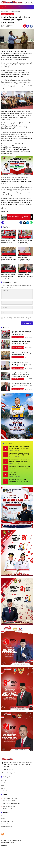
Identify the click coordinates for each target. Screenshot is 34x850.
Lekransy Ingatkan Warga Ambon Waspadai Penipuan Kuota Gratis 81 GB (25, 276)
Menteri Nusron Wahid (9, 806)
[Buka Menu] (29, 3)
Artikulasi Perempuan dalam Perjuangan (17, 473)
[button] (26, 3)
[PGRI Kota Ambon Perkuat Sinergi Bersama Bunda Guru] (8, 251)
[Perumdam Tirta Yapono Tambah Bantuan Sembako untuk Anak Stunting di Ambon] (25, 234)
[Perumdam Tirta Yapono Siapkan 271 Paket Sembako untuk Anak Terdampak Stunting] (8, 234)
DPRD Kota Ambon (8, 809)
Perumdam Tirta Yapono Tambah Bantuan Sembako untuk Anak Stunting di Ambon (25, 242)
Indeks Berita (5, 816)
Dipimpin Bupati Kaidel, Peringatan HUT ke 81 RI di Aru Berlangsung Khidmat (19, 447)
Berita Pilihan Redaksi (7, 791)
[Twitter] (24, 222)
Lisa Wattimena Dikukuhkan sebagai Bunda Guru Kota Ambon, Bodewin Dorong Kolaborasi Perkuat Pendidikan (25, 259)
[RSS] (2, 834)
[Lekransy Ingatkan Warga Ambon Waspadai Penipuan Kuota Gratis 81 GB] (25, 268)
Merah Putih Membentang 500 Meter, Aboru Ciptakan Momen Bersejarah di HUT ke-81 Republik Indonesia (20, 467)
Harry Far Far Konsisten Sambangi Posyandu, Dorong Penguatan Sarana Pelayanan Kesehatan (8, 276)
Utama (3, 785)
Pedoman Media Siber (7, 821)
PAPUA (3, 788)
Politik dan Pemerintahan (7, 14)
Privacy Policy (5, 824)
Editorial (3, 25)
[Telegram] (27, 222)
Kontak (3, 818)
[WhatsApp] (31, 222)
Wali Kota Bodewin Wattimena (11, 803)
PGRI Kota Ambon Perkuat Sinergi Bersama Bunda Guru (8, 259)
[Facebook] (20, 222)
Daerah (3, 780)
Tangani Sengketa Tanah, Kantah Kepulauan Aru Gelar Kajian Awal (19, 454)
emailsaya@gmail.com (10, 773)
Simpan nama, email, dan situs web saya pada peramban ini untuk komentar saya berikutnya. (17, 318)
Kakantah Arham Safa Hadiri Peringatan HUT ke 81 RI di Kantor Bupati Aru (19, 480)
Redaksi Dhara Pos (6, 826)
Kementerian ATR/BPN (9, 801)
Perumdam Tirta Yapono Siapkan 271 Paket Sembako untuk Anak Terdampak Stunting (8, 242)
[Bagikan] (31, 26)
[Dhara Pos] (12, 2)
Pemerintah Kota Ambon (10, 798)
